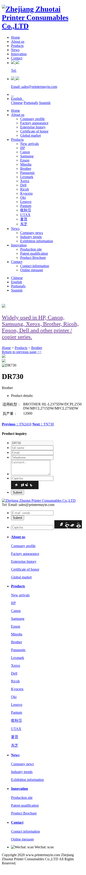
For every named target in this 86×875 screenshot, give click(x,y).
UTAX (25, 215)
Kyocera (26, 193)
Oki (23, 197)
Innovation (19, 54)
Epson (24, 160)
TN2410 (16, 424)
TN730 (43, 424)
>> (22, 352)
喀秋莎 (25, 210)
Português (31, 103)
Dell (23, 185)
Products (17, 46)
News (15, 50)
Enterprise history (33, 127)
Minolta (25, 164)
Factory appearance (34, 123)
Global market (30, 135)
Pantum (25, 206)
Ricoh (24, 189)
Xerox (24, 181)
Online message (31, 270)
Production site (31, 249)
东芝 (24, 224)
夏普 (24, 219)
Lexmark (26, 177)
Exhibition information (36, 241)
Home (15, 37)
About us (17, 41)
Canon (25, 152)
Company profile (32, 119)
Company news (31, 233)
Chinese (17, 103)
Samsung (26, 156)
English (17, 99)
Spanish (44, 103)
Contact (16, 58)
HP (22, 148)
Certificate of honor (34, 131)
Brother (25, 168)
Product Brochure (33, 258)
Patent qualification (34, 253)
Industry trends (31, 237)
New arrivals (29, 144)
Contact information (34, 266)
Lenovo (25, 202)
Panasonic (27, 173)
